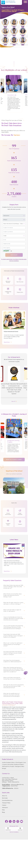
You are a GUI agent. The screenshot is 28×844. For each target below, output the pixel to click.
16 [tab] (20, 397)
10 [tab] (11, 397)
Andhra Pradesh (6, 762)
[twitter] (10, 821)
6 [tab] (5, 397)
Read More (7, 342)
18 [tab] (23, 397)
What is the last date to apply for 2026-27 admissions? (12, 610)
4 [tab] (2, 397)
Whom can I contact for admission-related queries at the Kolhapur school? (13, 644)
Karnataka (10, 764)
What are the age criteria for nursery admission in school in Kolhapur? (13, 603)
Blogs (3, 812)
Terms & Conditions (14, 832)
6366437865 (14, 786)
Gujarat (5, 764)
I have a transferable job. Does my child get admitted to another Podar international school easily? (13, 618)
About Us (4, 795)
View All (13, 401)
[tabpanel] (14, 23)
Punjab (12, 766)
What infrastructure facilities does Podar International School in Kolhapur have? (12, 595)
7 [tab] (6, 397)
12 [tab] (14, 397)
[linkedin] (14, 821)
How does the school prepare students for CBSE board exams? (12, 661)
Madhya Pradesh (18, 764)
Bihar (13, 762)
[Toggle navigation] (25, 2)
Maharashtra (5, 766)
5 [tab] (3, 397)
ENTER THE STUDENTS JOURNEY (14, 459)
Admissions (5, 807)
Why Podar (5, 798)
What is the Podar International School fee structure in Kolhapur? (12, 678)
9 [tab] (9, 397)
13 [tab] (15, 397)
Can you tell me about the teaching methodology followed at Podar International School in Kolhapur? (13, 627)
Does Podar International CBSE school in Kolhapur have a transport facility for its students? (13, 636)
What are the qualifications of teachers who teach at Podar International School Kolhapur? (11, 695)
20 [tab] (26, 397)
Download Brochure (7, 800)
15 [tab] (18, 397)
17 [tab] (21, 397)
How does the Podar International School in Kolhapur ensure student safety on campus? (12, 653)
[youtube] (21, 821)
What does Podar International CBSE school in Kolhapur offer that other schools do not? (13, 587)
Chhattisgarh (19, 762)
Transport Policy (6, 803)
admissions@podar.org (17, 784)
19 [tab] (24, 397)
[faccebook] (6, 821)
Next (25, 327)
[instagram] (17, 821)
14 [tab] (17, 397)
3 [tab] (1, 397)
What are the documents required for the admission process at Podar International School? (13, 686)
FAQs (3, 810)
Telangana (18, 766)
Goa (24, 762)
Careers (4, 805)
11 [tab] (12, 397)
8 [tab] (8, 397)
